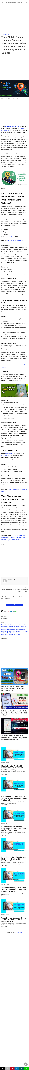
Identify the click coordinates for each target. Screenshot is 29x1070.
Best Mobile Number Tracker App (17, 240)
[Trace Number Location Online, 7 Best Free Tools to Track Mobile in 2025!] (14, 906)
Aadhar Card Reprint (16, 537)
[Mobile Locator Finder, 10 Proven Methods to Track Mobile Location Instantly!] (14, 754)
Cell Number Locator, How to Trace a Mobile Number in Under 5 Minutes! (14, 798)
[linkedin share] (11, 611)
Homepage (3, 31)
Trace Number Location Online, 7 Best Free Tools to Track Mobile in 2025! (14, 920)
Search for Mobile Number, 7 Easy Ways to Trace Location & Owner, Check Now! (13, 828)
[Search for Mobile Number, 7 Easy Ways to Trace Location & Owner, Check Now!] (14, 814)
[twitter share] (2, 611)
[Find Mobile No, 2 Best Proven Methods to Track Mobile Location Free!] (14, 845)
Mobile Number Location (12, 126)
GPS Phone (10, 236)
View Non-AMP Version (18, 932)
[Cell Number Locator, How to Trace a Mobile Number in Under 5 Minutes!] (14, 784)
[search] (27, 2)
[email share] (5, 611)
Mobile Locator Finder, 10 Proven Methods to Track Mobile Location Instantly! (14, 768)
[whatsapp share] (13, 611)
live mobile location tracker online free (10, 624)
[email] (7, 1068)
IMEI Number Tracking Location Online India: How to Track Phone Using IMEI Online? (14, 713)
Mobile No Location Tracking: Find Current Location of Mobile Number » (15, 590)
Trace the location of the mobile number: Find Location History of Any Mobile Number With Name (14, 737)
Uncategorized (11, 31)
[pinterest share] (8, 611)
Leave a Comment (14, 604)
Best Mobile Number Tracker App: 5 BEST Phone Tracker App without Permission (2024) (13, 688)
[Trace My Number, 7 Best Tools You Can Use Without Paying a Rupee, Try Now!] (14, 875)
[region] (14, 16)
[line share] (16, 611)
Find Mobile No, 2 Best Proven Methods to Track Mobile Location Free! (13, 859)
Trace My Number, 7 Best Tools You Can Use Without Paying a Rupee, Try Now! (13, 889)
